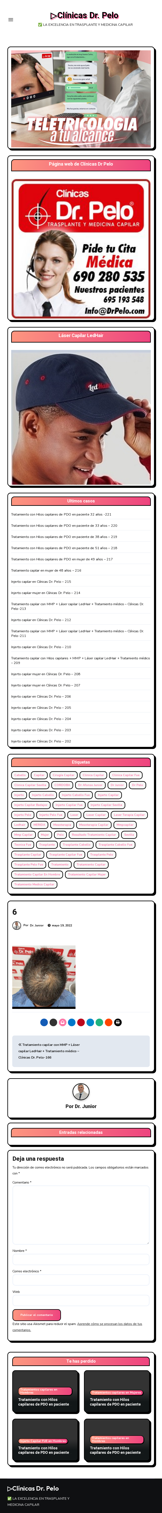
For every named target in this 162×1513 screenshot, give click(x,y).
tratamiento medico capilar (34, 884)
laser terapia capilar (129, 815)
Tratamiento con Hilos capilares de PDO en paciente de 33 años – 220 (64, 525)
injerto (19, 795)
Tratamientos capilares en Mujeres (116, 1393)
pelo (60, 835)
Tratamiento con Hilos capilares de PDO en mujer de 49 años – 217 (62, 559)
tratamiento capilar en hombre (37, 874)
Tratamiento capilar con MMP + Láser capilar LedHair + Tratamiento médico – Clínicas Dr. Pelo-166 (49, 1051)
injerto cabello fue (76, 795)
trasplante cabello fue (115, 845)
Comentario (21, 1182)
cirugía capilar (63, 775)
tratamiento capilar (91, 865)
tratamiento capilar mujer (87, 874)
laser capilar (96, 815)
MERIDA (39, 825)
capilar (39, 775)
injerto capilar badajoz (30, 805)
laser (74, 815)
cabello (20, 775)
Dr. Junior (37, 925)
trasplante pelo (101, 855)
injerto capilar (108, 795)
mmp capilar (23, 835)
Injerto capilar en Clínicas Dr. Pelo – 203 (41, 730)
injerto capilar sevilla (106, 805)
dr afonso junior (90, 785)
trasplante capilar (27, 855)
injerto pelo (22, 815)
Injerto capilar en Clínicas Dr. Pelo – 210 (41, 647)
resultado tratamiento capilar (94, 835)
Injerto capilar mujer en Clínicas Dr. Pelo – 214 (46, 593)
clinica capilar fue (125, 775)
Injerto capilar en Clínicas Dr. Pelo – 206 (41, 696)
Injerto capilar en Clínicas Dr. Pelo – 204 (41, 719)
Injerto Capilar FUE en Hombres (43, 1441)
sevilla (129, 835)
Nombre (19, 1250)
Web (16, 1291)
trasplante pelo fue (28, 865)
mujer (45, 835)
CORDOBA (62, 785)
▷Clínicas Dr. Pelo (84, 15)
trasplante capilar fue (65, 855)
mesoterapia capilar (93, 825)
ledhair (19, 825)
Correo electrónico (26, 1271)
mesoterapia (62, 825)
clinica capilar (93, 775)
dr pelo (137, 785)
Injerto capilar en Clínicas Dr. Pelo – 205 (41, 707)
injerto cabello (43, 795)
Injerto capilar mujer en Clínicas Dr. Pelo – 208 (46, 674)
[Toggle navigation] (10, 19)
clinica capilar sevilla (30, 785)
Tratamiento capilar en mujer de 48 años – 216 (46, 570)
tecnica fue (22, 845)
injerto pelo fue (50, 815)
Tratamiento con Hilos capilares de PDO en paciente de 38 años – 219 (64, 537)
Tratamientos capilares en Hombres (38, 1391)
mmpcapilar (125, 825)
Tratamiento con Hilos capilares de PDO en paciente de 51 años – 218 (64, 548)
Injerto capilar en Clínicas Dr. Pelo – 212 (41, 620)
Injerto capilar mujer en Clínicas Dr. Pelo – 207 (46, 685)
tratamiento (60, 865)
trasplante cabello (76, 845)
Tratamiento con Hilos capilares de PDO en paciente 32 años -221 (61, 514)
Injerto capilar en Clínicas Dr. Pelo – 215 (41, 581)
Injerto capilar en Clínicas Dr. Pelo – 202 (41, 741)
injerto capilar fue (69, 805)
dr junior (117, 785)
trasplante (47, 845)
